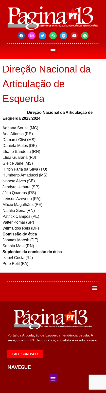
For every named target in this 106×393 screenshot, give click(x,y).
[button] (53, 50)
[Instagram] (31, 35)
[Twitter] (42, 35)
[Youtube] (74, 35)
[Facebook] (21, 35)
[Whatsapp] (53, 35)
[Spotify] (84, 35)
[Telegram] (63, 35)
